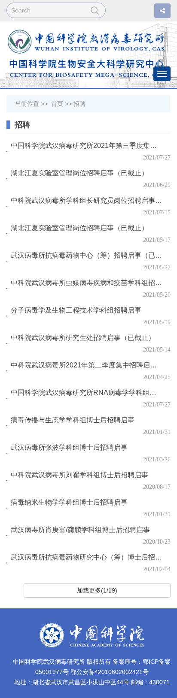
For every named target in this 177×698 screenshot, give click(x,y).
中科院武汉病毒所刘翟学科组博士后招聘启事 (79, 474)
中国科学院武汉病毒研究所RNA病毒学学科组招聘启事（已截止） (86, 392)
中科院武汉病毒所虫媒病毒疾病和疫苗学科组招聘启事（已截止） (86, 282)
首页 (57, 103)
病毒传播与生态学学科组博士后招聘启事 (72, 420)
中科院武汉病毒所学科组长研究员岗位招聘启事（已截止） (86, 200)
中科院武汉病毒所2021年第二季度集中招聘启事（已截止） (86, 365)
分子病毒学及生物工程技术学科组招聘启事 (76, 310)
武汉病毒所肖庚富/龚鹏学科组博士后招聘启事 (80, 529)
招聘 (79, 103)
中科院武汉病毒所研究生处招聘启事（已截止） (83, 337)
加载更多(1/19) (97, 590)
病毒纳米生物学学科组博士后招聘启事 (69, 502)
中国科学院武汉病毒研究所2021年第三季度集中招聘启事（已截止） (86, 145)
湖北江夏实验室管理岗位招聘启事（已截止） (79, 173)
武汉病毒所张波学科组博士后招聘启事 (69, 447)
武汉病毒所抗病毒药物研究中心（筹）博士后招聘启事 (86, 557)
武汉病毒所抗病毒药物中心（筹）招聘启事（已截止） (86, 255)
